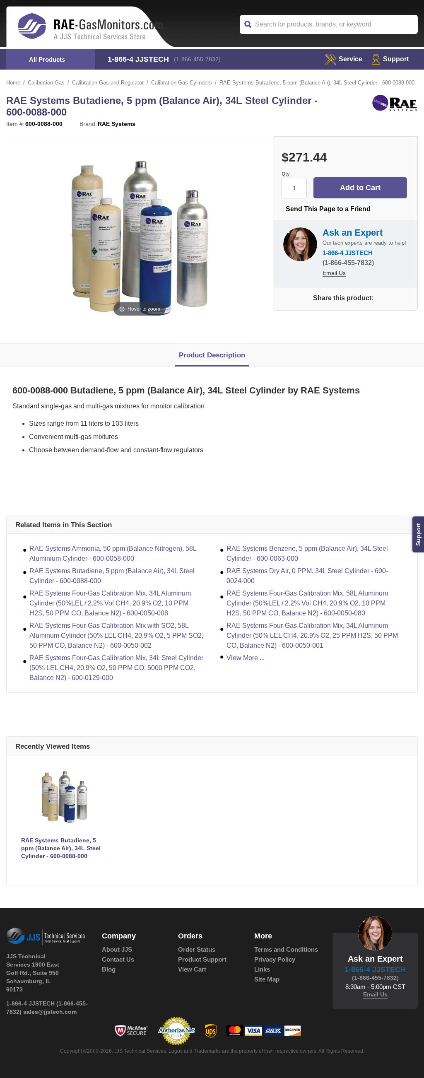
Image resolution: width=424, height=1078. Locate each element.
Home (13, 83)
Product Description (212, 355)
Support (396, 59)
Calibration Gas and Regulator (108, 83)
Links (262, 969)
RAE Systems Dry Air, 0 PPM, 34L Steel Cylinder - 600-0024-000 (307, 575)
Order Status (196, 949)
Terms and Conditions (286, 949)
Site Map (266, 979)
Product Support (202, 959)
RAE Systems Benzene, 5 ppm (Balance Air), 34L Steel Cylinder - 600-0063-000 (307, 553)
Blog (109, 969)
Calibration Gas (46, 83)
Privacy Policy (274, 959)
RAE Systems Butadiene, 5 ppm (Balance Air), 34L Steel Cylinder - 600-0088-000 (112, 575)
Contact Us (118, 959)
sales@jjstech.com (50, 1011)
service (350, 59)
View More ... (245, 657)
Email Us (334, 273)
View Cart (192, 969)
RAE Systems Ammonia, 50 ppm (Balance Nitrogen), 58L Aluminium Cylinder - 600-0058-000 (112, 553)
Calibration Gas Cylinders (181, 83)
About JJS (117, 949)
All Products (47, 59)
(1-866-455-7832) (197, 59)
